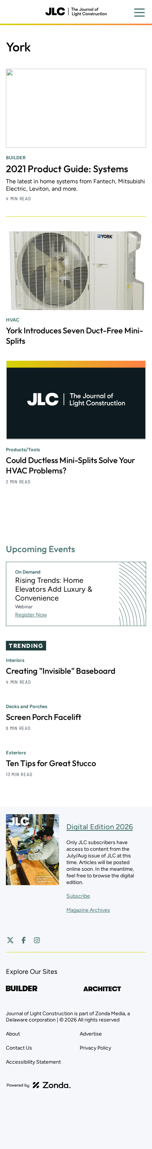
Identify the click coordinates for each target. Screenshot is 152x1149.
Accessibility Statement (33, 1062)
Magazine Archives (88, 910)
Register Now (31, 615)
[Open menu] (139, 12)
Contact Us (19, 1048)
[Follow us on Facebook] (23, 940)
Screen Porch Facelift (43, 717)
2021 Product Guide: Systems (67, 169)
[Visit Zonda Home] (39, 1085)
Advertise (91, 1034)
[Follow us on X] (10, 940)
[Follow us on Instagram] (36, 940)
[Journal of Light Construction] (76, 11)
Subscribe (78, 896)
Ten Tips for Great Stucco (51, 763)
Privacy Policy (95, 1048)
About (13, 1034)
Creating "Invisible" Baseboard (60, 671)
